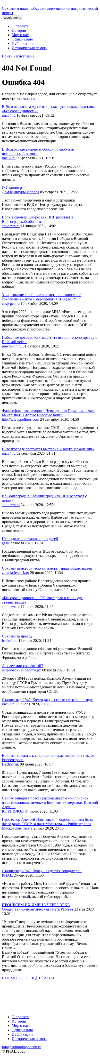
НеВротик (10, 764)
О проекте (20, 26)
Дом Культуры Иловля (20, 192)
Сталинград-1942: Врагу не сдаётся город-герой (42, 871)
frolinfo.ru (9, 640)
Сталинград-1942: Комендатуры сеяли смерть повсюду (47, 700)
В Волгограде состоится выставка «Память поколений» (48, 449)
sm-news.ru (11, 226)
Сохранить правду (17, 636)
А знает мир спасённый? (22, 666)
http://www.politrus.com (20, 419)
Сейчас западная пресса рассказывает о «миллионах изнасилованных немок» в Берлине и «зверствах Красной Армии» (50, 802)
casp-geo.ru (11, 303)
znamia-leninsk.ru (15, 573)
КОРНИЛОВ (13, 811)
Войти (7, 56)
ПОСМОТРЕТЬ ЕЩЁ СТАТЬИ (28, 978)
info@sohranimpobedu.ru (21, 1047)
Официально (22, 39)
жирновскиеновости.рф (21, 670)
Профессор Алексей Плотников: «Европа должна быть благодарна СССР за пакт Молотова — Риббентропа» (47, 821)
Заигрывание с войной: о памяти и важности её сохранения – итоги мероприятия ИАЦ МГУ (41, 297)
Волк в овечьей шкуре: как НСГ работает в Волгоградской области (37, 219)
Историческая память (29, 48)
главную (28, 98)
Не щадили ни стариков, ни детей (30, 539)
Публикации (22, 43)
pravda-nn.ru (12, 346)
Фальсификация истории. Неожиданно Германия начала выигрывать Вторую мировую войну (48, 413)
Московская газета (17, 828)
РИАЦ (7, 875)
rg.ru (5, 543)
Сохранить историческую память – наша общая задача (47, 568)
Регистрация (23, 56)
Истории (19, 30)
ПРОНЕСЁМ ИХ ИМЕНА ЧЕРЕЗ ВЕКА (36, 905)
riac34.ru (9, 115)
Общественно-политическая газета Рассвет (37, 909)
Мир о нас (20, 35)
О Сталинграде (14, 187)
